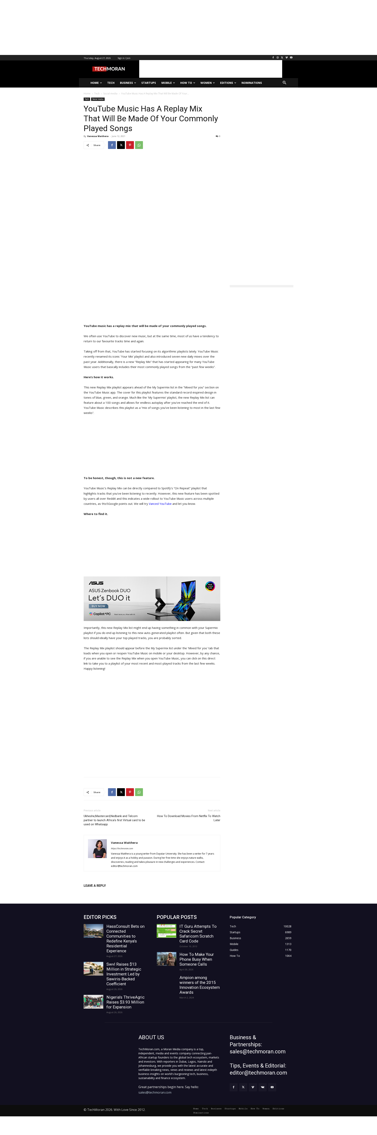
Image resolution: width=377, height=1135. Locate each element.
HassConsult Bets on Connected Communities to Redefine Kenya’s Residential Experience (125, 938)
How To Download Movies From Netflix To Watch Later (188, 818)
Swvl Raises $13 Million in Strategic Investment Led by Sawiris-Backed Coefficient (123, 974)
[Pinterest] (130, 145)
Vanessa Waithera (98, 136)
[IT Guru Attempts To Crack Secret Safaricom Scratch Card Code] (166, 931)
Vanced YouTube (160, 504)
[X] (282, 58)
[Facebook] (273, 58)
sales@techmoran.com (154, 1092)
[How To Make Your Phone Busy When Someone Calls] (166, 959)
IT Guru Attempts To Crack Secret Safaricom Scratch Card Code (198, 933)
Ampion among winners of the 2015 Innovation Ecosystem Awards (199, 985)
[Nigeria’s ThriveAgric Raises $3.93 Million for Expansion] (93, 1002)
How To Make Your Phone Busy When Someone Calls (196, 959)
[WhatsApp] (139, 145)
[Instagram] (277, 58)
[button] (284, 83)
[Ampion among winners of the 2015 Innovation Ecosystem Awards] (166, 982)
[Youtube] (291, 58)
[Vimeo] (286, 58)
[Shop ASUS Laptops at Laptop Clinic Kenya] (152, 598)
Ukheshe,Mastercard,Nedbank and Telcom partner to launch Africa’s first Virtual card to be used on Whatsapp (114, 820)
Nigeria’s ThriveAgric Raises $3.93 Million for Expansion (125, 1002)
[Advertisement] (118, 27)
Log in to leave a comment (101, 892)
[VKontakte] (262, 1087)
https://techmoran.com (122, 848)
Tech (87, 99)
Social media (97, 99)
